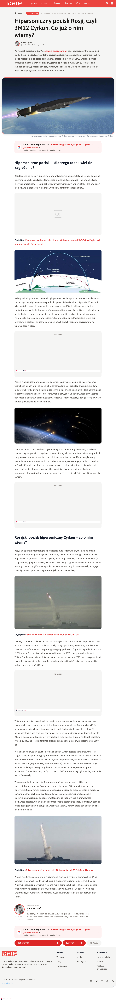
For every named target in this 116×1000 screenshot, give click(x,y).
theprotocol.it (7, 983)
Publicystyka (83, 3)
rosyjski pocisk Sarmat (56, 51)
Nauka (69, 3)
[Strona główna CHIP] (14, 3)
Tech (35, 3)
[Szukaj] (107, 3)
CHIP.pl (10, 979)
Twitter (70, 943)
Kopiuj (95, 943)
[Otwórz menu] (112, 3)
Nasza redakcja (103, 957)
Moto (58, 3)
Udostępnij (23, 943)
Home (19, 13)
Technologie (62, 957)
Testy (45, 3)
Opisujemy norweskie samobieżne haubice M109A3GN (52, 634)
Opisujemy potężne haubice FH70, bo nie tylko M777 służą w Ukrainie (59, 870)
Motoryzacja (62, 966)
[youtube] (19, 919)
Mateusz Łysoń (26, 42)
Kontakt (100, 961)
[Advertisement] (58, 353)
